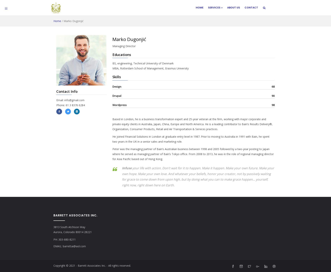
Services (214, 7)
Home (199, 7)
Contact (251, 7)
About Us (233, 7)
